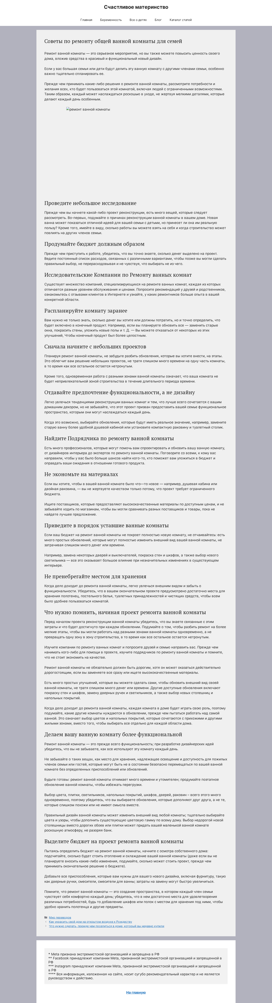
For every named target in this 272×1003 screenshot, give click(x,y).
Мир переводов (60, 917)
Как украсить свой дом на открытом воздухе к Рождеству (90, 921)
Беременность (111, 20)
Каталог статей (181, 20)
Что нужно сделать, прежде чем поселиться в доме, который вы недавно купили (106, 926)
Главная (86, 20)
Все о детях (138, 20)
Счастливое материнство (136, 7)
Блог (158, 20)
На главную (136, 992)
